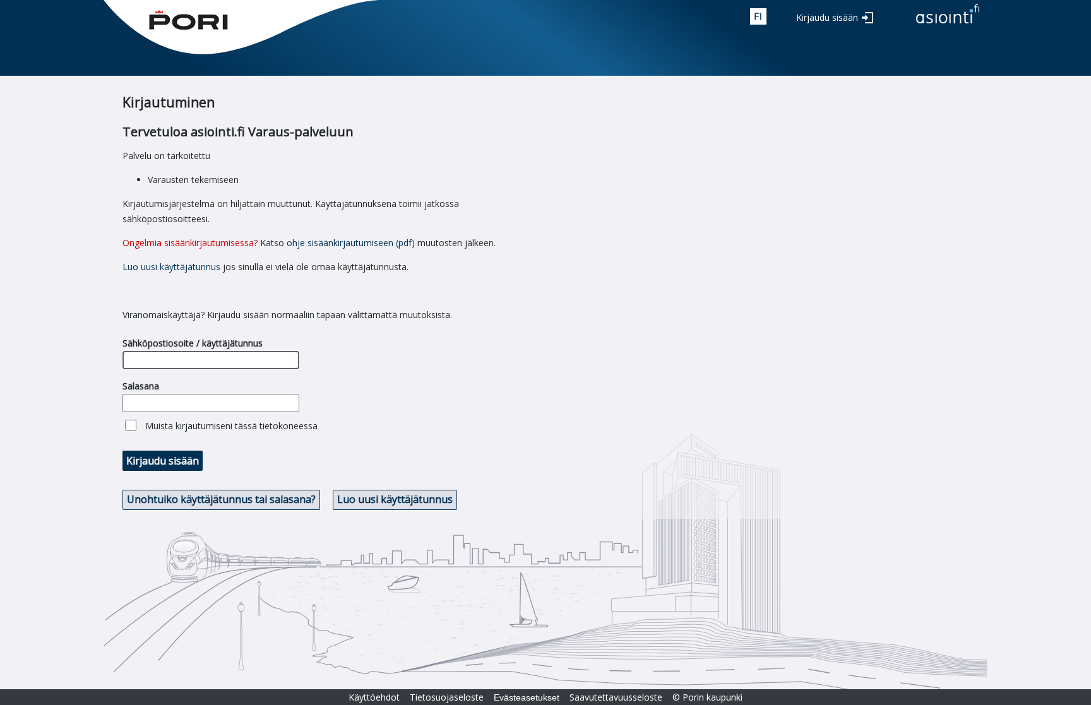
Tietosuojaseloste (447, 697)
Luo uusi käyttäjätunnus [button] (395, 499)
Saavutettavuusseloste (615, 697)
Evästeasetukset (526, 697)
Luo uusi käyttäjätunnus (171, 267)
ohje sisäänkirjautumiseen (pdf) (351, 243)
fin (758, 16)
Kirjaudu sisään (827, 17)
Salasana (140, 386)
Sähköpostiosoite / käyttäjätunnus (192, 343)
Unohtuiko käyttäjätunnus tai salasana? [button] (221, 499)
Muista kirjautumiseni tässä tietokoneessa (231, 426)
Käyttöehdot (374, 697)
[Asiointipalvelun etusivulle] (947, 24)
